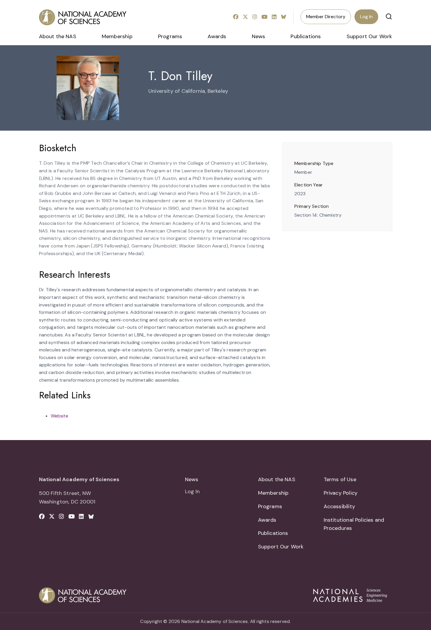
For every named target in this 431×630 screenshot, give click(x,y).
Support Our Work (369, 36)
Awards (217, 36)
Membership (117, 36)
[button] (388, 16)
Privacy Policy (341, 492)
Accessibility (339, 506)
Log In (366, 17)
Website (59, 416)
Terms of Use (340, 479)
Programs (170, 36)
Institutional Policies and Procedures (354, 524)
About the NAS (57, 36)
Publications (306, 36)
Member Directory (325, 17)
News (258, 36)
